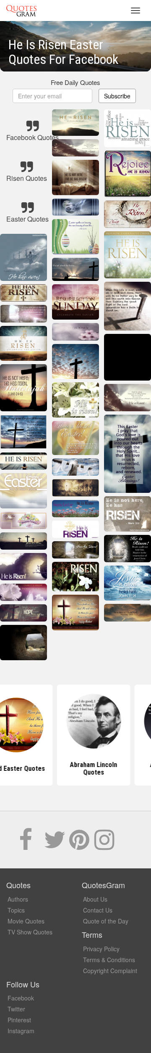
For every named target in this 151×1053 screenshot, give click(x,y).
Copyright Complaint (110, 970)
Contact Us (97, 910)
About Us (95, 899)
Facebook (21, 998)
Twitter (16, 1009)
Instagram (21, 1031)
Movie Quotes (26, 921)
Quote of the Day (105, 921)
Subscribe (117, 96)
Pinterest (19, 1020)
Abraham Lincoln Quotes (75, 768)
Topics (16, 910)
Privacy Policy (101, 949)
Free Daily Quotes (75, 82)
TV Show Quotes (30, 932)
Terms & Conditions (109, 959)
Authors (18, 899)
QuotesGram (21, 10)
